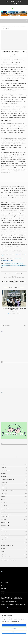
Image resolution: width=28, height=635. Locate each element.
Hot (14, 464)
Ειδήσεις (14, 519)
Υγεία (14, 528)
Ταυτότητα (3, 591)
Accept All (14, 624)
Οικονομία (14, 551)
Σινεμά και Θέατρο (14, 525)
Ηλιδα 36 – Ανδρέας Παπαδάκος (14, 479)
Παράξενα (14, 473)
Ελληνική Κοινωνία (14, 516)
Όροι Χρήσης (3, 594)
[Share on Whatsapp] (20, 273)
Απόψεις (14, 496)
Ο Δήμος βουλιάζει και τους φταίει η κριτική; (9, 601)
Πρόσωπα (14, 476)
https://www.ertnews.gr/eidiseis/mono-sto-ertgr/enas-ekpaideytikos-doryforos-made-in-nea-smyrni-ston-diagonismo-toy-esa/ (13, 265)
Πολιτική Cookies (4, 582)
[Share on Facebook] (16, 273)
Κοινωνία (14, 539)
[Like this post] (14, 273)
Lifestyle (14, 554)
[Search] (26, 21)
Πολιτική (14, 467)
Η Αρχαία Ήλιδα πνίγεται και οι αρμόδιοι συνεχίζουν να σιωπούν (13, 604)
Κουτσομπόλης (14, 536)
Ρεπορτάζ (14, 485)
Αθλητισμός (14, 487)
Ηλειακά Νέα (14, 482)
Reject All (14, 632)
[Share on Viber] (21, 273)
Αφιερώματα (14, 493)
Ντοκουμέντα (14, 531)
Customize (14, 628)
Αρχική (2, 26)
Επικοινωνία (3, 588)
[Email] (16, 3)
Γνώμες (14, 499)
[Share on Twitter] (17, 273)
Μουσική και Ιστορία (14, 534)
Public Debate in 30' (14, 557)
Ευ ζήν (14, 511)
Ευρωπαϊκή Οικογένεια (14, 513)
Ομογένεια (14, 548)
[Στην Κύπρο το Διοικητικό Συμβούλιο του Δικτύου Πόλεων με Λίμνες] (14, 298)
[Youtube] (14, 3)
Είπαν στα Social (14, 508)
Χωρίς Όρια (14, 505)
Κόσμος (14, 542)
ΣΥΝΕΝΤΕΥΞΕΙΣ (14, 522)
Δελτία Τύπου (14, 502)
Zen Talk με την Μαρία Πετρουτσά (14, 559)
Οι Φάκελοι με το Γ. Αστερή (14, 545)
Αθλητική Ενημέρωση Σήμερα (14, 490)
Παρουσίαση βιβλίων (14, 470)
